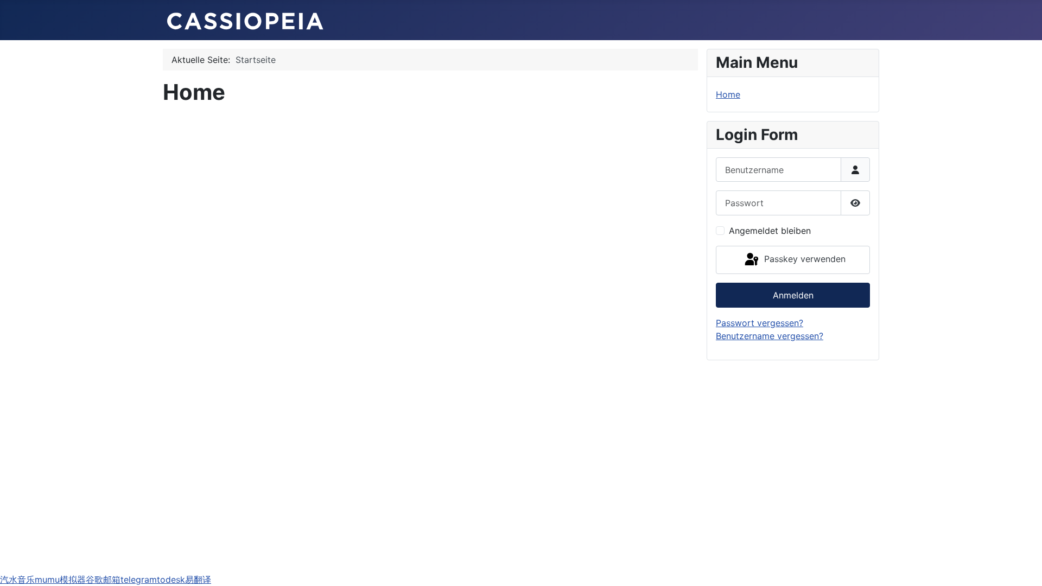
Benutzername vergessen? (769, 335)
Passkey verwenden (803, 258)
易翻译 (198, 579)
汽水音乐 (17, 579)
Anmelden (793, 295)
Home (728, 94)
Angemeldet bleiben (770, 230)
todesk (171, 579)
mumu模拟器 (60, 579)
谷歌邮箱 (103, 579)
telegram (138, 579)
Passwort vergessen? (759, 322)
